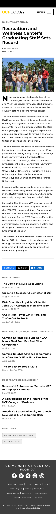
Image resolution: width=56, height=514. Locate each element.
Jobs (46, 484)
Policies (28, 489)
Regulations (26, 493)
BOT (21, 484)
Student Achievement (22, 498)
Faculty (38, 484)
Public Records (13, 493)
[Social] (28, 475)
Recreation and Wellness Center (19, 435)
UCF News (38, 498)
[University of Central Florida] (23, 3)
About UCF (12, 484)
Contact (29, 484)
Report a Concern (41, 493)
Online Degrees (16, 489)
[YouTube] (34, 475)
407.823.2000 (48, 505)
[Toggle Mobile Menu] (53, 3)
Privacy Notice (39, 489)
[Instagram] (41, 475)
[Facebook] (14, 475)
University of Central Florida (28, 467)
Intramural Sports (12, 441)
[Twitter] (21, 475)
